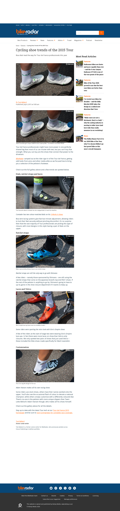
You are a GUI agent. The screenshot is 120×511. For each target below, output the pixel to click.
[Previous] (20, 125)
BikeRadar (20, 158)
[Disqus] (47, 459)
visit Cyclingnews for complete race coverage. (55, 413)
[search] (101, 33)
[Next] (70, 125)
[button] (45, 127)
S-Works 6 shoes (57, 214)
